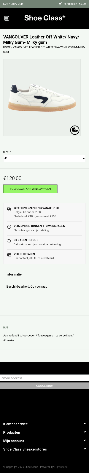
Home (7, 47)
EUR (6, 3)
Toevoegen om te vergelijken (55, 335)
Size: (7, 152)
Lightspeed (61, 466)
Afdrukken (9, 340)
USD (20, 3)
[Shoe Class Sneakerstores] (51, 18)
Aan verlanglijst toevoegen (19, 335)
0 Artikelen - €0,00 (75, 3)
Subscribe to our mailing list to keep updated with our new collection (44, 368)
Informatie (14, 274)
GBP (13, 3)
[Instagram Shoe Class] (48, 404)
